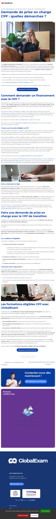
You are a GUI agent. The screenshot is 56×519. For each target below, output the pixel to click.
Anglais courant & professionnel (18, 478)
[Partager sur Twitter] (27, 357)
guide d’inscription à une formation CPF (32, 155)
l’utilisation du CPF (33, 113)
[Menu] (54, 3)
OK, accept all (46, 511)
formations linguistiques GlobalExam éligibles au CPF (18, 82)
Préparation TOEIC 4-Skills (16, 476)
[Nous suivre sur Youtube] (33, 468)
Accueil (3, 9)
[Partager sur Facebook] (24, 357)
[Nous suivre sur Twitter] (22, 468)
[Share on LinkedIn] (34, 357)
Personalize (34, 515)
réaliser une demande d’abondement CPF (12, 206)
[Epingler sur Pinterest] (32, 357)
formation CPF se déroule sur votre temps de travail (26, 159)
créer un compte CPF (21, 119)
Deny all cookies (23, 515)
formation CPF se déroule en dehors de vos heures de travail (32, 162)
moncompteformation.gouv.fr (11, 115)
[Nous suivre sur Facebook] (12, 468)
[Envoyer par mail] (29, 357)
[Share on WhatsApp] (22, 357)
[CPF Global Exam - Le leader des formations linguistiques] (7, 3)
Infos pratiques (10, 9)
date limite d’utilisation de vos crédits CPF (27, 123)
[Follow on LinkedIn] (44, 468)
